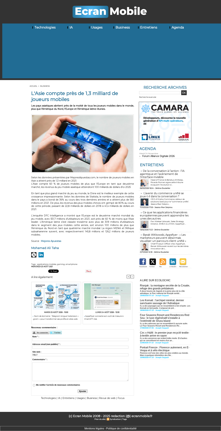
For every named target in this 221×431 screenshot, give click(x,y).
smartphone (71, 264)
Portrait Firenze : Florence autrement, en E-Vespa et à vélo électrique (164, 349)
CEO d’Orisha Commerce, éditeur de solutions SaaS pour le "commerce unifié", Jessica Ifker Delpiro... (170, 201)
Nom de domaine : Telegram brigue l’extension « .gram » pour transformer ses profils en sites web (56, 317)
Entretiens (148, 27)
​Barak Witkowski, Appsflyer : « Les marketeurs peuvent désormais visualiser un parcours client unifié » (163, 237)
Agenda (177, 27)
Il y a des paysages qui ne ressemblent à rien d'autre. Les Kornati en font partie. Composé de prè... (165, 307)
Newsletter (183, 267)
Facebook (143, 267)
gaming (61, 264)
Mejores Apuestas (51, 241)
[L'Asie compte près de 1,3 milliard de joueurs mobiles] (82, 115)
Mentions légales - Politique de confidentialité (110, 428)
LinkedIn (172, 267)
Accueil (33, 86)
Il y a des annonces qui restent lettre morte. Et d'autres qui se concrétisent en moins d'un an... (163, 339)
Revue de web (107, 398)
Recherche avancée (147, 97)
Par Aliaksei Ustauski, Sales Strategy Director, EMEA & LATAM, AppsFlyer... (168, 222)
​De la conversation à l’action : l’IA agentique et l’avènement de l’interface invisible (162, 174)
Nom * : (35, 337)
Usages (96, 27)
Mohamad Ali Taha (45, 248)
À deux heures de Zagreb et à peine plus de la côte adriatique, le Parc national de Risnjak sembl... (162, 292)
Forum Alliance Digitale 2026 (158, 156)
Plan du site (99, 419)
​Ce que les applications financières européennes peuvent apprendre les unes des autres (164, 215)
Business (122, 27)
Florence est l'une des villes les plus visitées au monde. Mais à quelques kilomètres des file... (164, 354)
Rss (160, 267)
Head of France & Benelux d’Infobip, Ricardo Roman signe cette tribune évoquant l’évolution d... (167, 182)
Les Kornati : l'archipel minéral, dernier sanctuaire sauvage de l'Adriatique (162, 302)
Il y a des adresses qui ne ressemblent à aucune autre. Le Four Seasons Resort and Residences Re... (164, 324)
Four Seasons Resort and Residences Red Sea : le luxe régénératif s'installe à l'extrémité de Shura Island (164, 318)
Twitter (152, 267)
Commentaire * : (39, 359)
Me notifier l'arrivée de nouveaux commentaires (58, 385)
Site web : (36, 352)
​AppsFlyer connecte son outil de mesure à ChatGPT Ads (103, 317)
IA (71, 27)
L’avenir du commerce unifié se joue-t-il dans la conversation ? (162, 195)
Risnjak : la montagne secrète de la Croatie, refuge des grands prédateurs (165, 287)
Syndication (115, 419)
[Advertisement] (112, 55)
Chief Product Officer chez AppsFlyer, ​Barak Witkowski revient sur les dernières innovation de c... (169, 246)
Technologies (45, 27)
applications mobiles (46, 264)
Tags (124, 419)
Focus (121, 398)
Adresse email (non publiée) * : (46, 344)
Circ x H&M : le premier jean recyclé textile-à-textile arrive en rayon (164, 334)
